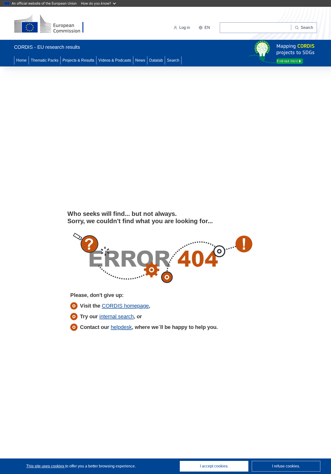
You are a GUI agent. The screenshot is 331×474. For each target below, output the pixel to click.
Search (173, 60)
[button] (204, 27)
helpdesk (121, 327)
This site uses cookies (45, 466)
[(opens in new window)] (53, 24)
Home (21, 60)
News (140, 60)
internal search (116, 316)
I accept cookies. (214, 466)
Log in (184, 27)
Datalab (156, 60)
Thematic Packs (44, 60)
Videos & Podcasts (114, 60)
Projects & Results (78, 60)
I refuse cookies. (286, 466)
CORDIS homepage (125, 306)
